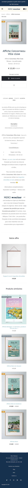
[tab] (14, 124)
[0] (25, 9)
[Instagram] (13, 480)
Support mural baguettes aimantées (14, 276)
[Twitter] (6, 480)
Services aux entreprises (14, 466)
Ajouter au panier (15, 78)
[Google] (21, 480)
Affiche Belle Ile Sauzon (14, 366)
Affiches (8, 14)
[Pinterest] (17, 480)
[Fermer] (25, 1)
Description (14, 124)
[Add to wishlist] (14, 85)
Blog (14, 469)
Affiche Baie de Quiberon (14, 404)
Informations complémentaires (14, 128)
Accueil (3, 14)
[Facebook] (10, 480)
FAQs (14, 472)
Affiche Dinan (14, 441)
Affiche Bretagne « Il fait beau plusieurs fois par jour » (14, 327)
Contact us (14, 475)
